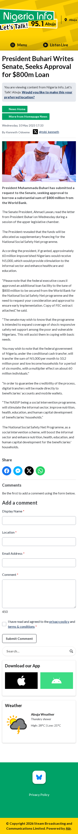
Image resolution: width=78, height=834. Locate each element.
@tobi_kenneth (49, 132)
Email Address (13, 553)
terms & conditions (21, 626)
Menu (22, 45)
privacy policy (59, 621)
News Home (17, 109)
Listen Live (59, 45)
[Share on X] (29, 470)
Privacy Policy (39, 795)
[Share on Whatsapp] (40, 470)
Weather (13, 705)
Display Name (13, 511)
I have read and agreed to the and (41, 623)
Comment (10, 574)
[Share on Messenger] (17, 470)
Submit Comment (19, 638)
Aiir (68, 828)
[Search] (71, 651)
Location (9, 532)
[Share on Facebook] (6, 470)
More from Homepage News (28, 116)
